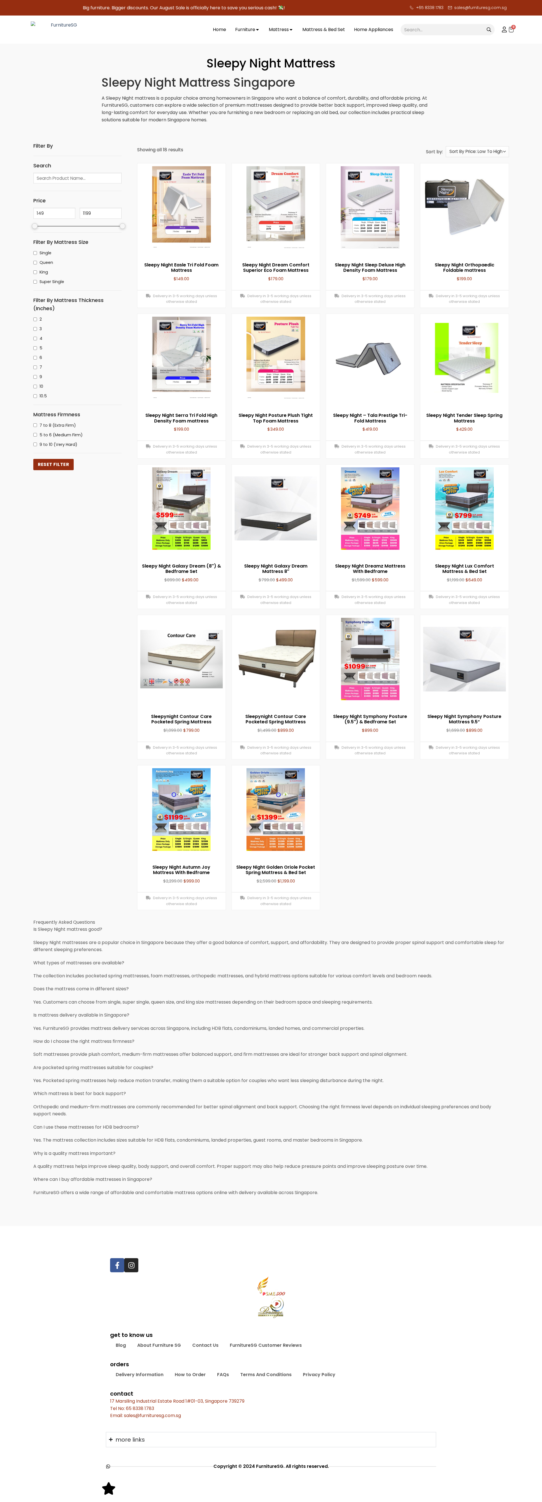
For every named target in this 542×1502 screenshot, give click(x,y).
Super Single (52, 281)
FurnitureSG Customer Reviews (266, 1345)
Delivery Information (139, 1374)
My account (501, 29)
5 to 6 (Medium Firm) (61, 435)
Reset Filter (53, 464)
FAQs (223, 1374)
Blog (121, 1345)
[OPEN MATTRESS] (291, 29)
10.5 (43, 396)
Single (45, 253)
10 (41, 386)
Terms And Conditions (266, 1374)
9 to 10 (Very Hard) (58, 444)
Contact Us (205, 1345)
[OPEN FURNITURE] (257, 29)
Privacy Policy (319, 1374)
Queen (46, 262)
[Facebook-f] (117, 1265)
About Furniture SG (159, 1345)
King (44, 272)
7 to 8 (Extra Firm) (58, 425)
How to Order (190, 1374)
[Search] (489, 29)
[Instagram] (131, 1265)
